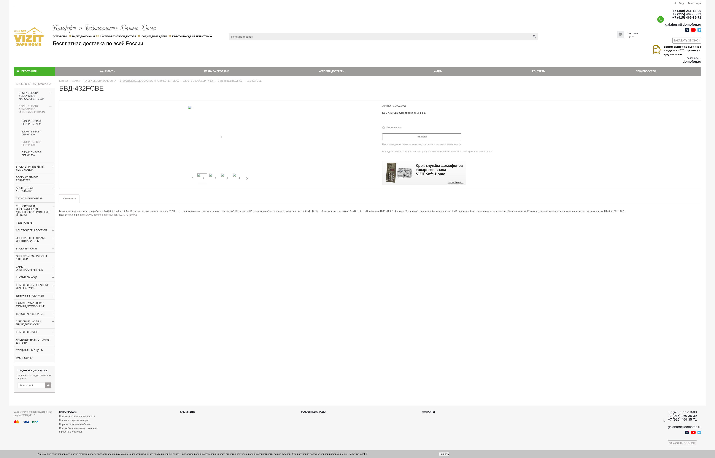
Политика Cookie (358, 454)
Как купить (107, 71)
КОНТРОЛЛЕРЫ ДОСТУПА (31, 230)
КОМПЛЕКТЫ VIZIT (27, 332)
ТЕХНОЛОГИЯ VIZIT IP (29, 198)
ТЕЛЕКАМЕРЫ (24, 222)
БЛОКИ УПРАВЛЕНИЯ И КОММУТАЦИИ (30, 168)
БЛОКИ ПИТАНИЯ (26, 248)
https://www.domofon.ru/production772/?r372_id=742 (108, 214)
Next (247, 178)
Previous (192, 178)
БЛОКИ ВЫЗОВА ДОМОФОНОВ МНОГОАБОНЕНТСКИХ (32, 109)
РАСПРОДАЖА (24, 358)
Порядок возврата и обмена (74, 424)
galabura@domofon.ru (683, 24)
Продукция (28, 71)
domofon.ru (692, 61)
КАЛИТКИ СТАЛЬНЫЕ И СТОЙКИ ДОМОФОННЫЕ (30, 305)
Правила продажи (216, 71)
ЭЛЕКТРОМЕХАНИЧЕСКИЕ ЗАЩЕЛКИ (32, 258)
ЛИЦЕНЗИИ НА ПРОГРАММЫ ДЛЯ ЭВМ (33, 341)
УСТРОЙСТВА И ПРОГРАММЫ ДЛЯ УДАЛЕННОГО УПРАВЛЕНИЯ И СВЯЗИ (32, 211)
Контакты (539, 71)
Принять (444, 454)
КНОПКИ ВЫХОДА (26, 277)
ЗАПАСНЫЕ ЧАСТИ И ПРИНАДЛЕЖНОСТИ (28, 323)
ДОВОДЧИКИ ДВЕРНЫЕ (30, 314)
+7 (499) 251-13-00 (686, 10)
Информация (68, 411)
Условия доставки (331, 71)
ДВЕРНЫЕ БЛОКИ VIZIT (30, 295)
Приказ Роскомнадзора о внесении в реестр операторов (78, 430)
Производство (646, 71)
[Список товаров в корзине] (628, 36)
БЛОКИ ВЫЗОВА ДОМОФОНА (33, 84)
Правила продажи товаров (74, 420)
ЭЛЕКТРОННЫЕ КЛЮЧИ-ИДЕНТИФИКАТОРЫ (30, 239)
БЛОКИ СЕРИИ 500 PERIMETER (27, 179)
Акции (438, 71)
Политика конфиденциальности (77, 416)
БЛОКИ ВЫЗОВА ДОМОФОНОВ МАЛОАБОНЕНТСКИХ (31, 96)
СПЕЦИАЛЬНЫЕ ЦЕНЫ (29, 350)
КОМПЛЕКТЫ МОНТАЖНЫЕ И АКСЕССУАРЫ (32, 286)
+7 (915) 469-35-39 (686, 14)
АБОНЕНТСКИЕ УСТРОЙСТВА (25, 189)
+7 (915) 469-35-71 (686, 17)
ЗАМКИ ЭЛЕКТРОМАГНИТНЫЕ (29, 268)
